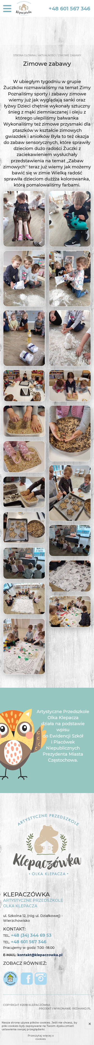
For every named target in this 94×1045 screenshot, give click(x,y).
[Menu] (7, 8)
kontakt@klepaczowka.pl (39, 955)
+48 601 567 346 (69, 9)
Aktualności (47, 55)
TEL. (27, 935)
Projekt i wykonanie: (65, 1008)
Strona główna (24, 55)
